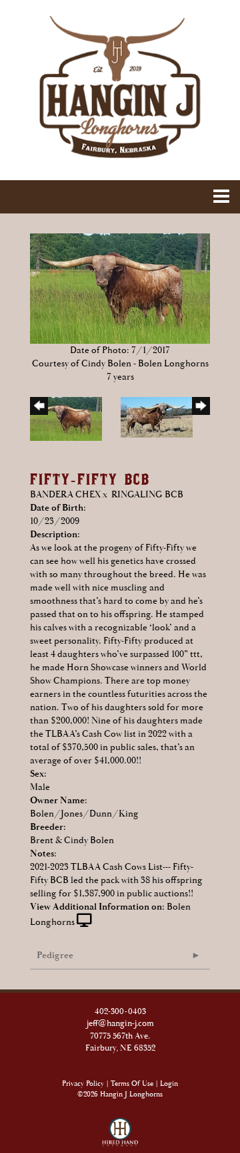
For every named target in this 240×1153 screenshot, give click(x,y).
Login (169, 1084)
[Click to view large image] (120, 288)
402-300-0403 (120, 1011)
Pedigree (55, 955)
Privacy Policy (83, 1084)
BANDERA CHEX (65, 495)
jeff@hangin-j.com (120, 1023)
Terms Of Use (132, 1084)
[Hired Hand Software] (120, 1126)
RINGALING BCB (147, 495)
